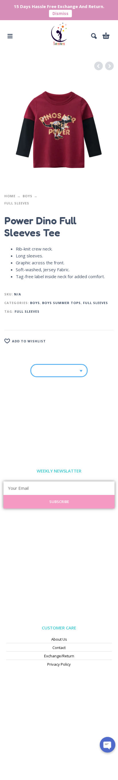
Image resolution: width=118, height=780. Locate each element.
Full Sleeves (16, 203)
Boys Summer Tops (61, 303)
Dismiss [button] (60, 13)
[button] (10, 36)
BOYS (27, 196)
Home (9, 196)
